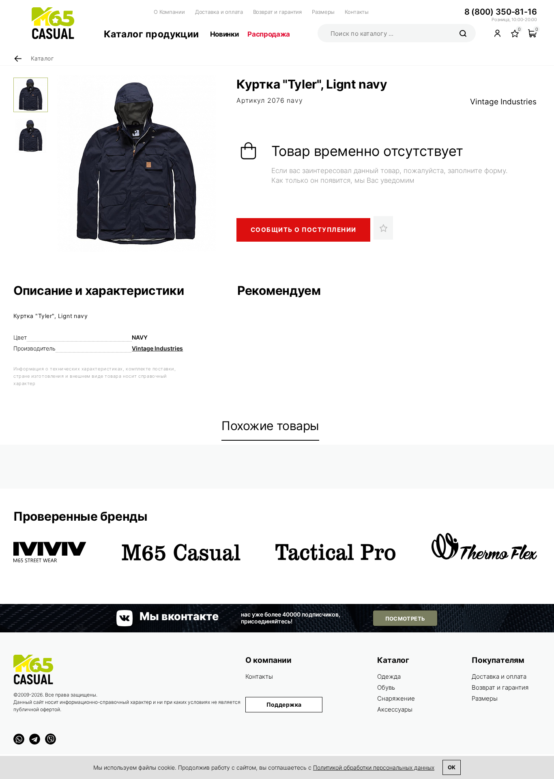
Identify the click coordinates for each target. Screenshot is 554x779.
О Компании (169, 12)
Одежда (389, 676)
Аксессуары (394, 709)
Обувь (386, 687)
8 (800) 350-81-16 (500, 12)
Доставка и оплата (219, 12)
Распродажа (268, 34)
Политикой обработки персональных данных (373, 767)
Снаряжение (396, 698)
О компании (268, 660)
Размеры (323, 12)
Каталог (393, 660)
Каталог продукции (151, 34)
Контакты (357, 12)
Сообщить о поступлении (303, 230)
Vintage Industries (503, 101)
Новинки (224, 34)
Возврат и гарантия (277, 12)
